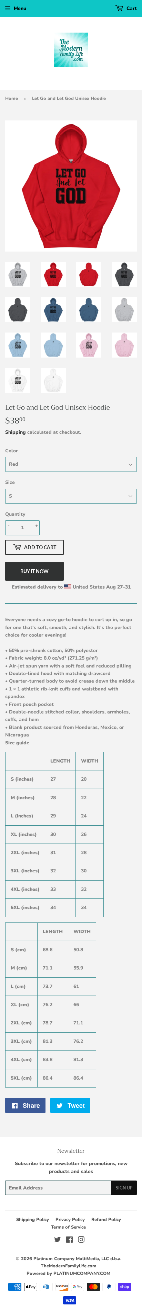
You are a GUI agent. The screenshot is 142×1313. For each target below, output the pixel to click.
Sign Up (124, 1187)
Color (11, 451)
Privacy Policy (70, 1220)
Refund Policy (106, 1220)
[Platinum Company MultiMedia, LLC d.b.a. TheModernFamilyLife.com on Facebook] (69, 1241)
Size (10, 482)
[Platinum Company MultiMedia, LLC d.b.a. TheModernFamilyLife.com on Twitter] (57, 1241)
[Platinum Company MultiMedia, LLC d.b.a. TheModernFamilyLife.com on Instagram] (81, 1241)
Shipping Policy (32, 1220)
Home (11, 98)
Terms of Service (68, 1227)
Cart (131, 8)
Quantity (15, 514)
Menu (20, 8)
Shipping (15, 432)
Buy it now (34, 571)
